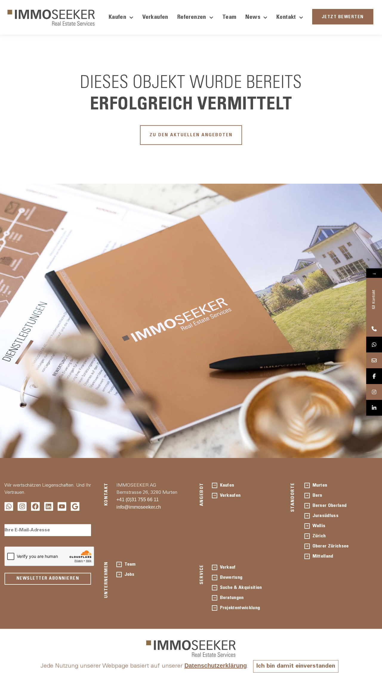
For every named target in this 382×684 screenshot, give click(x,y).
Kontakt (286, 18)
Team (229, 18)
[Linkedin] (48, 506)
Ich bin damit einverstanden (295, 666)
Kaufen (117, 18)
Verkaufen (155, 18)
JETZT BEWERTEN (343, 17)
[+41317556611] (374, 329)
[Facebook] (35, 506)
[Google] (75, 506)
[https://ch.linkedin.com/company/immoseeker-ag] (374, 408)
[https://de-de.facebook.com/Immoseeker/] (374, 376)
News (252, 18)
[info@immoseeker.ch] (374, 360)
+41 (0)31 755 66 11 (137, 499)
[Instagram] (22, 506)
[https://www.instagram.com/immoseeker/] (374, 392)
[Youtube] (62, 506)
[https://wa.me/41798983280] (374, 344)
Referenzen (191, 18)
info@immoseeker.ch (138, 507)
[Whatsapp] (8, 506)
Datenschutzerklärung (215, 665)
